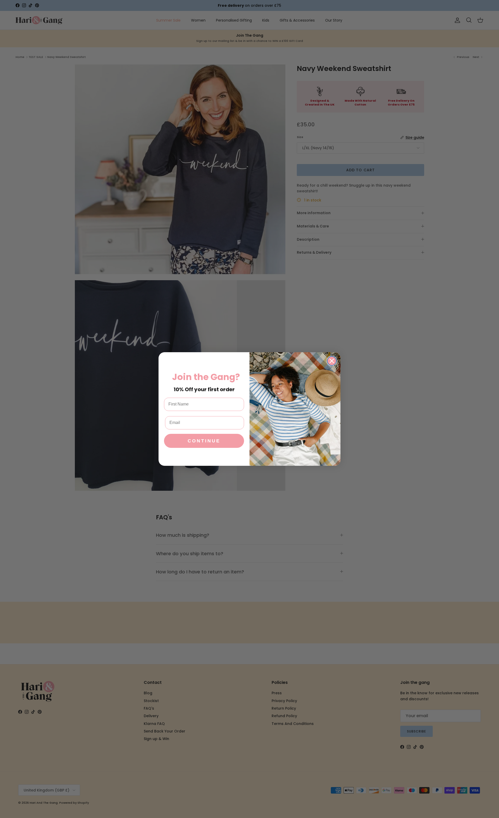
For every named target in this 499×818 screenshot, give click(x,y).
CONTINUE (204, 440)
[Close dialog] (331, 360)
